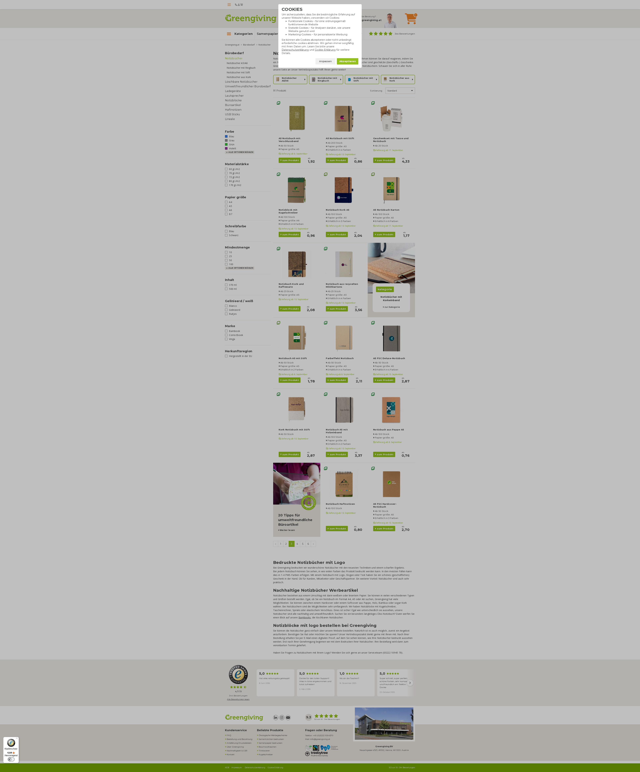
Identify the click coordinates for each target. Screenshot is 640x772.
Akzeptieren (347, 61)
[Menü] (17, 739)
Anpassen (325, 61)
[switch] (11, 759)
